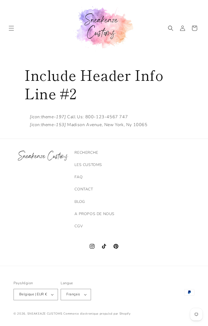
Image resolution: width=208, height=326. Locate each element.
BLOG (79, 201)
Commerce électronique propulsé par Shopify (97, 314)
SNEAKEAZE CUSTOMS (45, 314)
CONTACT (83, 189)
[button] (11, 28)
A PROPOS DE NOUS (94, 213)
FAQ (78, 177)
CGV (78, 226)
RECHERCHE (86, 152)
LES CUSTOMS (88, 164)
